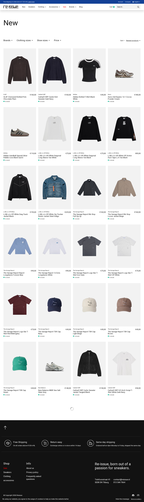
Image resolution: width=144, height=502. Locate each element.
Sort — (122, 40)
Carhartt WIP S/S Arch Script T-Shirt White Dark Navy (120, 391)
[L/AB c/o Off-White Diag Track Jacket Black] (19, 187)
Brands (71, 7)
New (23, 7)
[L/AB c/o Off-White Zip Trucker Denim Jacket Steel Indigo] (54, 187)
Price (56, 40)
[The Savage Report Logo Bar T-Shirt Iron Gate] (89, 246)
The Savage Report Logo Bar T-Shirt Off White (120, 274)
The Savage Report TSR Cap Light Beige (84, 332)
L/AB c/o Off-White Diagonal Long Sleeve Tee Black (84, 156)
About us (30, 468)
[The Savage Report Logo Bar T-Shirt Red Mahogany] (19, 305)
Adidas (75, 94)
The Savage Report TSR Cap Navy (49, 332)
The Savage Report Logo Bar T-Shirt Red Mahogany (15, 332)
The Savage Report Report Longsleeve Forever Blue (13, 274)
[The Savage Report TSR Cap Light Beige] (89, 305)
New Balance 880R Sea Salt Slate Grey (49, 391)
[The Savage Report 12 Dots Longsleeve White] (54, 246)
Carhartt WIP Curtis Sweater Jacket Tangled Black (84, 391)
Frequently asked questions (33, 478)
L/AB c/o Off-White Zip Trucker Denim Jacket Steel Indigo (50, 215)
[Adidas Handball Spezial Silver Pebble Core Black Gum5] (19, 129)
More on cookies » (136, 499)
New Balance (42, 388)
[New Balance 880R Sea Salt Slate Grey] (54, 363)
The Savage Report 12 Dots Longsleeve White (49, 274)
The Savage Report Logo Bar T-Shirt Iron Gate (85, 274)
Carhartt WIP (42, 94)
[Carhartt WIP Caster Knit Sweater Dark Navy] (54, 70)
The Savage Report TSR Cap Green (14, 391)
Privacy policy (32, 472)
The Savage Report (78, 212)
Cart (113, 7)
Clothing (41, 7)
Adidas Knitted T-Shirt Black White (84, 98)
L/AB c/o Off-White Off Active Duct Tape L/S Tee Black (120, 156)
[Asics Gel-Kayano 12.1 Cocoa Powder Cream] (124, 70)
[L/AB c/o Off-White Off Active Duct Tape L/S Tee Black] (124, 129)
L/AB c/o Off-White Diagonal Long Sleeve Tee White (49, 156)
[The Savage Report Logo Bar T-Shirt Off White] (124, 246)
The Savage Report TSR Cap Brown (119, 332)
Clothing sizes (24, 40)
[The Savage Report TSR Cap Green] (19, 363)
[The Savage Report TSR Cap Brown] (124, 305)
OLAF (5, 94)
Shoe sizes (42, 40)
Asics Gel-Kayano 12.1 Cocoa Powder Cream (119, 98)
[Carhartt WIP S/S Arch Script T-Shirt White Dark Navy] (124, 363)
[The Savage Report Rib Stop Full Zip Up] (89, 187)
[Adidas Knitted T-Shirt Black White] (89, 70)
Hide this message (122, 499)
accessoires (8, 480)
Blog (81, 7)
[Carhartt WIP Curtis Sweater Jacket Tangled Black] (89, 363)
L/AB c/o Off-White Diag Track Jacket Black (15, 215)
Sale (64, 7)
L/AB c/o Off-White (43, 153)
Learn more (31, 2)
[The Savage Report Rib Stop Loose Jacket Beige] (124, 187)
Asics (109, 94)
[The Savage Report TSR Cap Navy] (54, 305)
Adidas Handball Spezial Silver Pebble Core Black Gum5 (15, 156)
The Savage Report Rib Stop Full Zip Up (84, 215)
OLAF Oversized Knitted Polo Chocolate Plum (14, 98)
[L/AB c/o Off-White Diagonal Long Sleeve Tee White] (54, 129)
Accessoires (53, 7)
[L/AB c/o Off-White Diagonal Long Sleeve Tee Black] (89, 129)
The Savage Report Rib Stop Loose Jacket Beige (119, 215)
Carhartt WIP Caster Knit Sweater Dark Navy (48, 98)
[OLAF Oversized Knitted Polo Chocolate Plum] (19, 70)
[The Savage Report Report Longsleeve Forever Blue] (19, 246)
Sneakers (31, 7)
